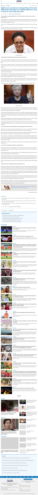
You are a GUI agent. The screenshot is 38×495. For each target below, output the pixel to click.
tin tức (8, 215)
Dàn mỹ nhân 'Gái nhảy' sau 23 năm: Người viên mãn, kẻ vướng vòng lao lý (15, 457)
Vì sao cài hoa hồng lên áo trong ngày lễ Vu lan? (23, 236)
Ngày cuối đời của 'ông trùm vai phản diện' (10, 467)
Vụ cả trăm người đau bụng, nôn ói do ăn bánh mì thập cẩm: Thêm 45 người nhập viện (9, 451)
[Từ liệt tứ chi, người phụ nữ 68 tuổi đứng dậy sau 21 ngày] (22, 451)
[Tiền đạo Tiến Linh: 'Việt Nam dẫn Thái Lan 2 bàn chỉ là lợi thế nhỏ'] (6, 255)
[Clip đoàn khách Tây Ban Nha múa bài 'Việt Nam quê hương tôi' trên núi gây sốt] (6, 340)
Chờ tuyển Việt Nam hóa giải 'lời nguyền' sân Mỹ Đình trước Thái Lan (14, 470)
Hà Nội (20, 484)
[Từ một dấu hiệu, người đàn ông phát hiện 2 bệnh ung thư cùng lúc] (22, 439)
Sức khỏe (29, 3)
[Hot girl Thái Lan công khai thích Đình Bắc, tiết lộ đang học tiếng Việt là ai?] (6, 272)
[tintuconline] (1, 3)
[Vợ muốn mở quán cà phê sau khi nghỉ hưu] (22, 421)
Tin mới (3, 456)
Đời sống (7, 3)
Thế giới (25, 3)
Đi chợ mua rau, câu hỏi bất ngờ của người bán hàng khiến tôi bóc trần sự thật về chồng (9, 433)
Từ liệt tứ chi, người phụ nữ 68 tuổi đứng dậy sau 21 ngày (32, 450)
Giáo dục (33, 3)
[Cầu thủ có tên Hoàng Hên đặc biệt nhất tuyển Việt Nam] (6, 314)
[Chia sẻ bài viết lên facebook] (1, 14)
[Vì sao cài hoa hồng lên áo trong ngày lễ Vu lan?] (6, 238)
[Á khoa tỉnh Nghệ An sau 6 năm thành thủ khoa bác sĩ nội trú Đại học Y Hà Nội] (6, 298)
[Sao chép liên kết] (7, 14)
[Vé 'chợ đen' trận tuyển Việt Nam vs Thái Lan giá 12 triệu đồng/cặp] (6, 323)
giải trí (14, 218)
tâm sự (15, 221)
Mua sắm (21, 3)
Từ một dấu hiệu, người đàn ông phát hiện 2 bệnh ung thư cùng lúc (32, 438)
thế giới (8, 219)
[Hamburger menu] (1, 1)
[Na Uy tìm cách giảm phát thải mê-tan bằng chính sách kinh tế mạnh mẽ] (6, 331)
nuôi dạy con (11, 210)
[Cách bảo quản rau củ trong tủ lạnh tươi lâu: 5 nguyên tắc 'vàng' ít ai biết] (6, 365)
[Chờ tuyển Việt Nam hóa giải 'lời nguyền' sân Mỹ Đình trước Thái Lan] (6, 230)
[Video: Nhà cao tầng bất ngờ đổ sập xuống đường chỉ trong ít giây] (10, 406)
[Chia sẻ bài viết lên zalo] (3, 14)
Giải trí (11, 3)
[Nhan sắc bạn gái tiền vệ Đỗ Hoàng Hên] (6, 289)
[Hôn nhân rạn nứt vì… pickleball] (22, 433)
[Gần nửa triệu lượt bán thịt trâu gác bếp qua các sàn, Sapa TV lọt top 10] (22, 402)
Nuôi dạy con (27, 75)
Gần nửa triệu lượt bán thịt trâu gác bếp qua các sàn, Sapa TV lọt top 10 (32, 401)
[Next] (37, 3)
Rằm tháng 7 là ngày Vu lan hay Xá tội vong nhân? (23, 388)
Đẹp (14, 3)
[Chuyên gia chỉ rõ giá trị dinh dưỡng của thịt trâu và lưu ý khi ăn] (22, 445)
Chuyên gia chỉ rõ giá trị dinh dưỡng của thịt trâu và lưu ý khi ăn (32, 444)
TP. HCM (20, 488)
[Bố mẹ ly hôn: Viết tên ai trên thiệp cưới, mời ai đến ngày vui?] (22, 427)
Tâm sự (17, 3)
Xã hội (4, 3)
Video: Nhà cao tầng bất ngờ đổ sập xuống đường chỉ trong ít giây (14, 462)
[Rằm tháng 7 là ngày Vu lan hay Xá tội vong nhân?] (6, 390)
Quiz (36, 476)
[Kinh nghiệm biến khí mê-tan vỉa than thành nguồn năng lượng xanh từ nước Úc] (6, 281)
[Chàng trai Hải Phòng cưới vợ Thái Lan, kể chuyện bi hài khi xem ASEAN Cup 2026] (6, 306)
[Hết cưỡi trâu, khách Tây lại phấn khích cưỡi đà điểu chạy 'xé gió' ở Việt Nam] (6, 382)
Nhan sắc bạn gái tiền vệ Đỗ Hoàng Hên (21, 287)
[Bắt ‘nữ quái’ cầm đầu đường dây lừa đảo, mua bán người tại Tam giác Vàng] (22, 408)
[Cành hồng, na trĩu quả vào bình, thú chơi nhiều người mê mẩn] (6, 264)
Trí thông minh (3, 24)
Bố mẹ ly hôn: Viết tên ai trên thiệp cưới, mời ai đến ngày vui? (31, 426)
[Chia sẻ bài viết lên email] (5, 14)
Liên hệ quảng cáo (28, 479)
